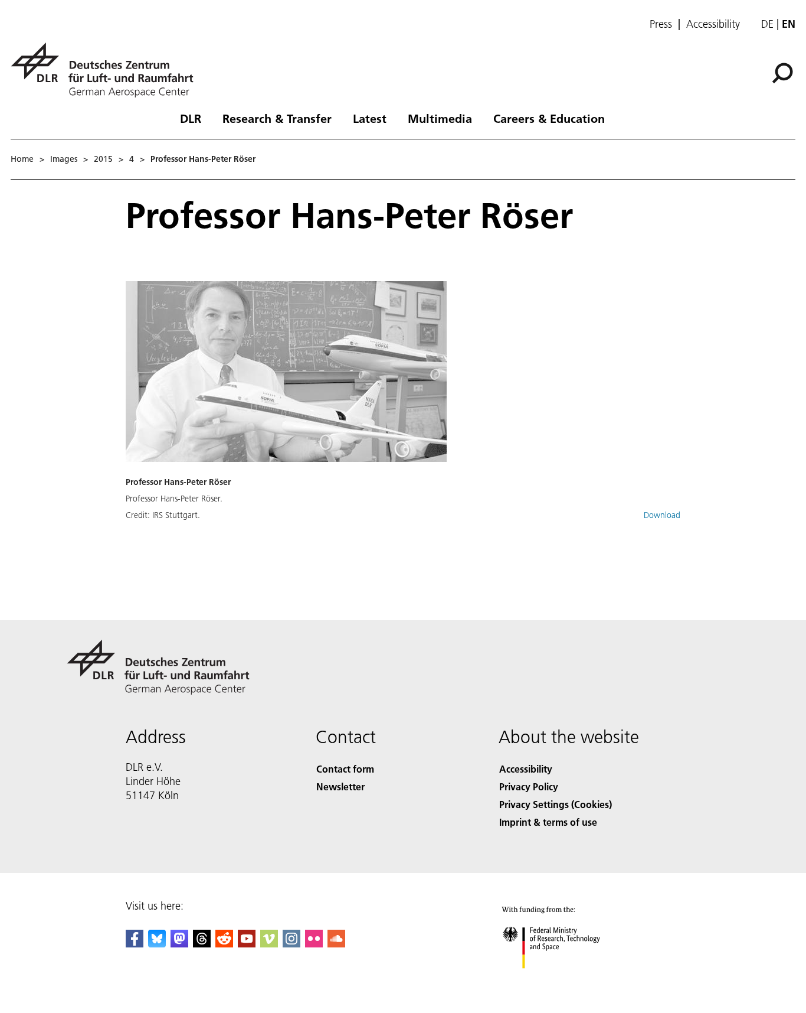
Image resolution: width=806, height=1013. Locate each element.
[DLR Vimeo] (269, 943)
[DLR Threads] (202, 943)
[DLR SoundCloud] (336, 943)
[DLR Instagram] (291, 943)
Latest (369, 118)
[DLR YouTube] (246, 943)
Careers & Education (549, 118)
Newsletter (340, 786)
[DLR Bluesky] (157, 943)
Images (63, 159)
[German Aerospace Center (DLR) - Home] (107, 70)
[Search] (784, 72)
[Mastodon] (179, 943)
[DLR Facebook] (134, 943)
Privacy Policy (528, 786)
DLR (190, 118)
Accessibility (713, 24)
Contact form (345, 769)
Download (662, 515)
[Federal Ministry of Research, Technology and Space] (567, 980)
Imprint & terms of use (548, 822)
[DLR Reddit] (224, 943)
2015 (103, 159)
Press (661, 24)
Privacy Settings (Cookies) (555, 804)
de (767, 24)
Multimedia (440, 118)
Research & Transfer (277, 118)
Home (22, 159)
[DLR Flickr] (314, 943)
